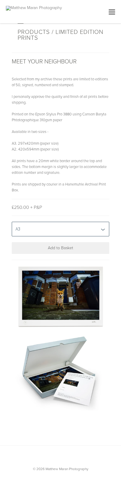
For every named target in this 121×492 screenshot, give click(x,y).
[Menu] (112, 12)
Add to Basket (60, 247)
